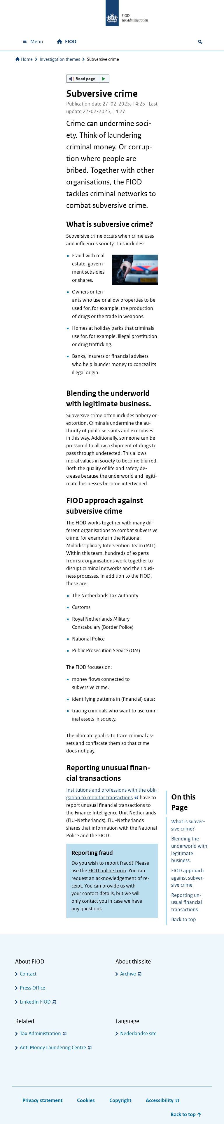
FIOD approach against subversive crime (187, 878)
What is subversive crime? (188, 825)
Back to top (183, 919)
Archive (128, 974)
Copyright (120, 1100)
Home (27, 59)
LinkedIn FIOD (35, 1002)
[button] (87, 79)
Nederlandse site (138, 1033)
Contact (28, 974)
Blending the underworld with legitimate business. (189, 850)
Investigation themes (60, 59)
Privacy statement (42, 1100)
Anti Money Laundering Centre (53, 1047)
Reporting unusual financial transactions (186, 902)
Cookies (86, 1100)
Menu (36, 42)
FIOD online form (107, 871)
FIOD (70, 42)
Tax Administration (40, 1033)
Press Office (32, 988)
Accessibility (160, 1100)
